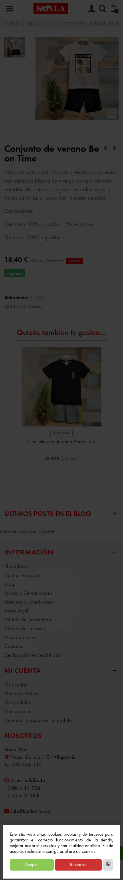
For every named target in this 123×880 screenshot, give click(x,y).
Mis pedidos (17, 702)
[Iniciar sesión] (91, 8)
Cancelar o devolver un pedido (27, 532)
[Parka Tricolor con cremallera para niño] (114, 148)
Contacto (14, 646)
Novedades (16, 566)
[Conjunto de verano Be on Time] (111, 113)
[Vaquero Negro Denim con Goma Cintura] (105, 148)
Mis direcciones (21, 694)
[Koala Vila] (51, 8)
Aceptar (32, 865)
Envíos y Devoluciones (28, 593)
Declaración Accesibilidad (32, 655)
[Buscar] (102, 8)
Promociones (17, 711)
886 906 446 (26, 765)
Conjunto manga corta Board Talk (61, 441)
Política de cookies (24, 628)
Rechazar (78, 865)
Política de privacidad (27, 619)
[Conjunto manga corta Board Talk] (61, 386)
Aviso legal (16, 611)
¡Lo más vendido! (22, 575)
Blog (9, 584)
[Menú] (9, 8)
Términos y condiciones (29, 602)
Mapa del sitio (20, 637)
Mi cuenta (15, 685)
